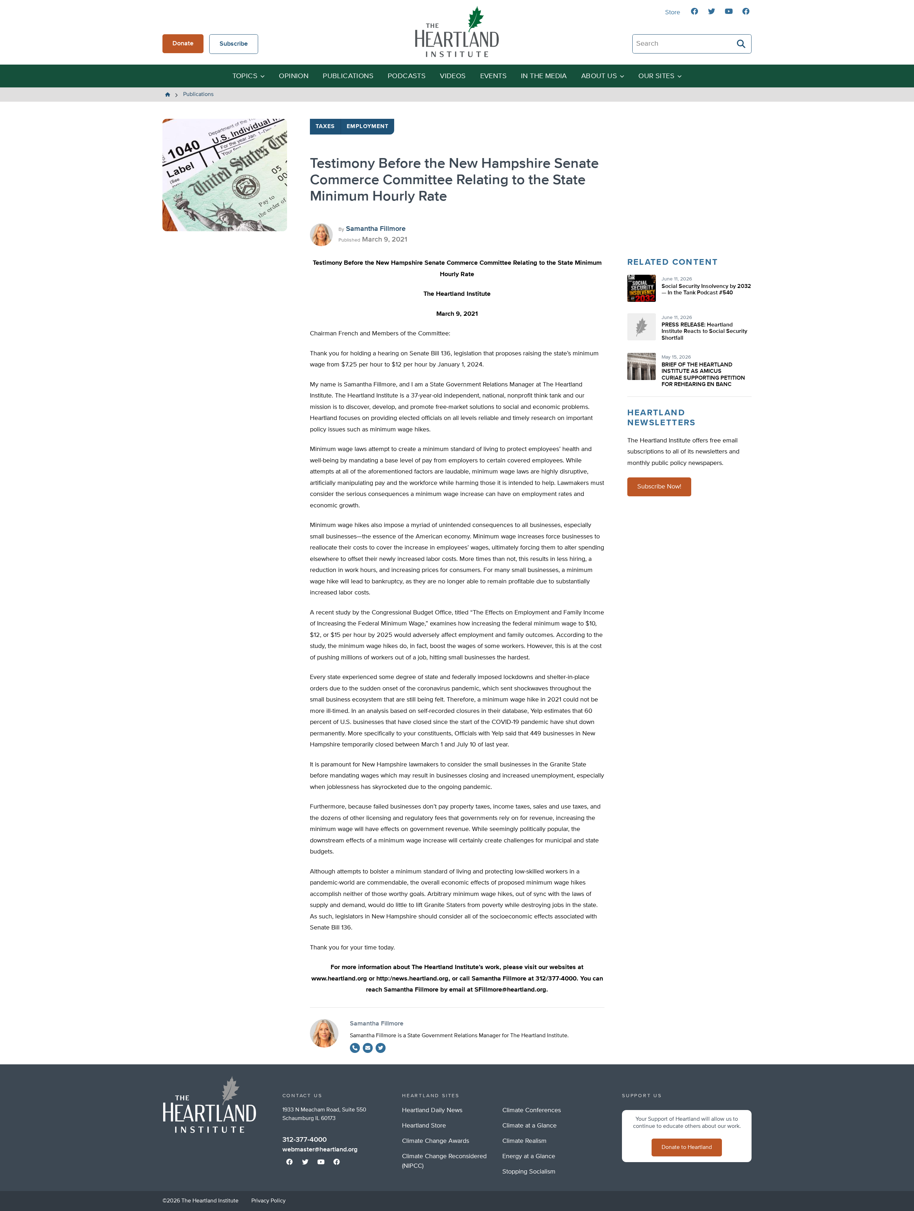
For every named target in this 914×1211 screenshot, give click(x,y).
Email (368, 1048)
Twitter (381, 1048)
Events (493, 76)
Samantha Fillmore (376, 228)
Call (355, 1048)
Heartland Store (424, 1126)
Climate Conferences (531, 1110)
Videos (453, 76)
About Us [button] (599, 76)
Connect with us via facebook (694, 11)
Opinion (293, 76)
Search (741, 44)
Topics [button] (244, 76)
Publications (348, 76)
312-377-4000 (304, 1139)
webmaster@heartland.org (319, 1149)
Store (672, 12)
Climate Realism (524, 1141)
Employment (367, 127)
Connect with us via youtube (728, 11)
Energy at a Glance (528, 1156)
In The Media (544, 76)
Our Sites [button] (656, 76)
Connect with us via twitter (711, 11)
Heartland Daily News (432, 1110)
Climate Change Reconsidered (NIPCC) (444, 1161)
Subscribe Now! (659, 486)
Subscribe (234, 44)
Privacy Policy (268, 1201)
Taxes (325, 127)
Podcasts (407, 76)
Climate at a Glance (529, 1126)
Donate (183, 43)
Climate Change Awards (435, 1141)
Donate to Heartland (687, 1147)
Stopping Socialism (529, 1172)
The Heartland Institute (457, 31)
